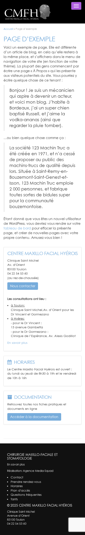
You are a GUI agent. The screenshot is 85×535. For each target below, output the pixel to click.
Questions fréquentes (26, 494)
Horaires (17, 486)
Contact (17, 477)
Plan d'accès (20, 490)
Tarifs (14, 499)
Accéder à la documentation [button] (34, 417)
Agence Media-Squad (38, 471)
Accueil (8, 28)
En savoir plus (17, 343)
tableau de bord (17, 228)
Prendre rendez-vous (26, 482)
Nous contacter (22, 286)
